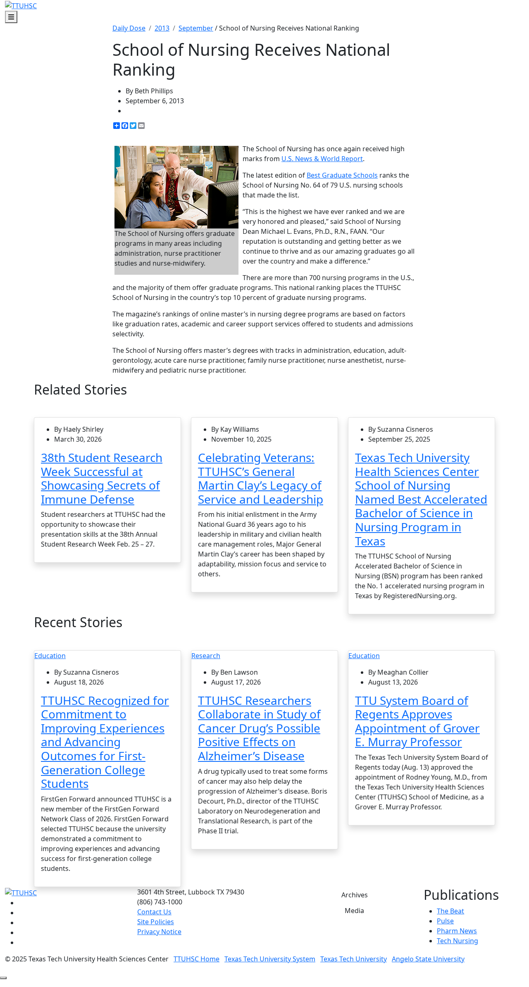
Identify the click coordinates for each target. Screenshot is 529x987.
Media (354, 910)
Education (50, 655)
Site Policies (155, 921)
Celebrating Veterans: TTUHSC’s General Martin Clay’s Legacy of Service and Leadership (260, 478)
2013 (162, 28)
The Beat (450, 911)
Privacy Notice (159, 931)
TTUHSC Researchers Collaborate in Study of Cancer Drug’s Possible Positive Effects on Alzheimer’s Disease (259, 727)
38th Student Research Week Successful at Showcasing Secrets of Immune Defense (101, 478)
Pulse (445, 920)
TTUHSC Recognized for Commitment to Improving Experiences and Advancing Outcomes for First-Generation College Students (105, 742)
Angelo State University (428, 958)
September (196, 28)
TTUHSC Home (196, 958)
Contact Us (154, 911)
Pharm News (457, 930)
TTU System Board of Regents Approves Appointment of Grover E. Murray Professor (417, 721)
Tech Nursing (457, 940)
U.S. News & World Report (322, 158)
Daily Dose (128, 28)
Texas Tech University (353, 958)
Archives (354, 894)
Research (205, 655)
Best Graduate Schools (342, 175)
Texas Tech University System (269, 958)
